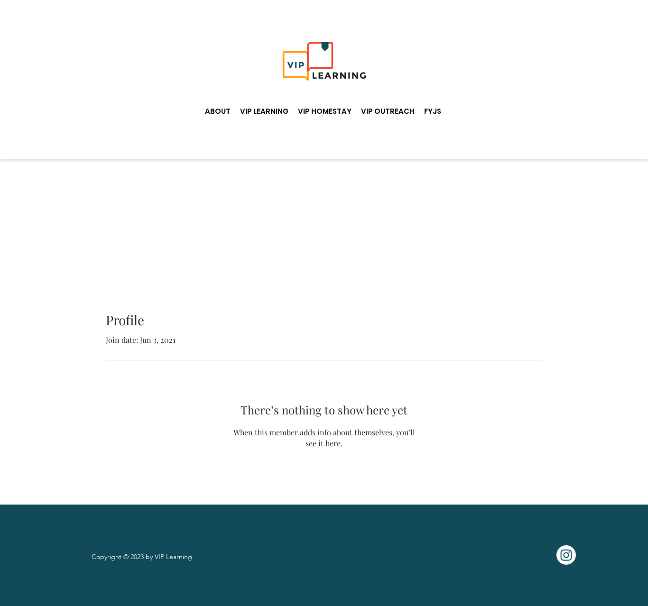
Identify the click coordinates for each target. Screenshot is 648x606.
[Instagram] (566, 555)
